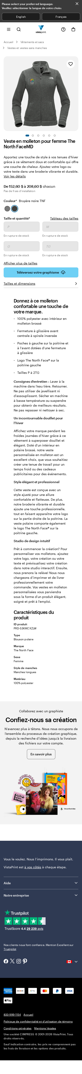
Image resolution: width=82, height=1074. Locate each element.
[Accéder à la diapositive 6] (54, 135)
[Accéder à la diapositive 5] (49, 135)
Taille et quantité (17, 218)
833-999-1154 (12, 1014)
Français (61, 16)
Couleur (25, 201)
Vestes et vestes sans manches (27, 47)
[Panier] (73, 29)
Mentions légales (45, 1028)
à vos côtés (32, 867)
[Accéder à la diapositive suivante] (76, 94)
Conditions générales (17, 1028)
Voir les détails (15, 176)
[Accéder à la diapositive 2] (33, 135)
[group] (41, 244)
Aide (7, 883)
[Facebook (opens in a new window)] (6, 962)
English (21, 16)
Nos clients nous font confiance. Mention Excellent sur (39, 947)
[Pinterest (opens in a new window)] (25, 961)
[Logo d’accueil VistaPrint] (41, 29)
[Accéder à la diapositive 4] (43, 135)
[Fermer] (77, 3)
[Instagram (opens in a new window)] (18, 962)
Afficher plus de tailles (20, 263)
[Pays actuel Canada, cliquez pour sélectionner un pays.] (72, 961)
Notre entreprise (16, 895)
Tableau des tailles (64, 218)
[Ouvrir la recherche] (19, 29)
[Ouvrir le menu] (9, 29)
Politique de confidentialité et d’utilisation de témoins (38, 1021)
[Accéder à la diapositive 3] (38, 135)
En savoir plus (41, 754)
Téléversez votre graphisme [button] (38, 272)
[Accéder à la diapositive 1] (27, 135)
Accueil (8, 42)
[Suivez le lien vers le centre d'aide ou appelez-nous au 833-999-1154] (63, 29)
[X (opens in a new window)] (12, 961)
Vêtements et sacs (32, 42)
